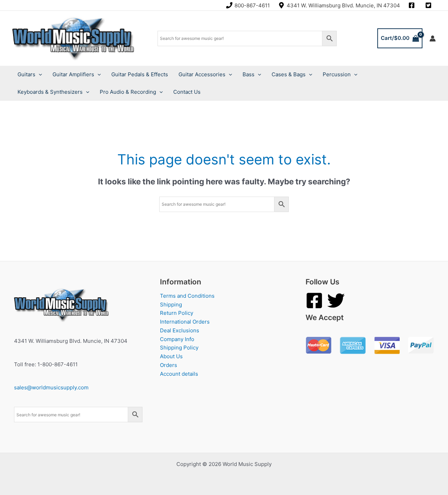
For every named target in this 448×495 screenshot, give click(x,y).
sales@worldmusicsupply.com (51, 387)
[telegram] (429, 5)
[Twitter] (336, 300)
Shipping (171, 304)
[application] (38, 74)
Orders (168, 365)
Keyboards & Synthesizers (50, 92)
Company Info (177, 339)
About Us (171, 356)
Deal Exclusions (179, 330)
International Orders (185, 321)
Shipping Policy (179, 347)
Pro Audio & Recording (128, 92)
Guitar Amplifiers (73, 74)
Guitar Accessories (201, 74)
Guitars (26, 74)
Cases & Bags (289, 74)
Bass (248, 74)
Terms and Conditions (187, 295)
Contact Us (187, 92)
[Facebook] (314, 300)
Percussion (337, 74)
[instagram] (412, 5)
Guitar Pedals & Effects (139, 74)
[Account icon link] (432, 38)
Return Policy (176, 313)
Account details (179, 373)
